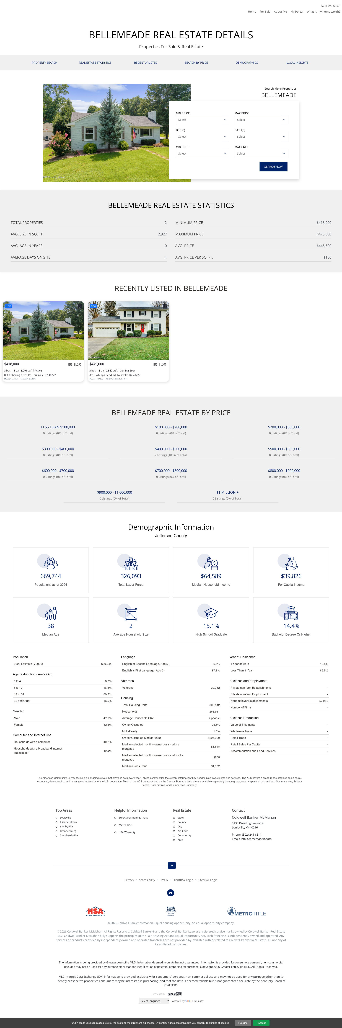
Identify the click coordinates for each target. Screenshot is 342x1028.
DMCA (164, 880)
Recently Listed (145, 63)
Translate (197, 1001)
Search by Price (196, 63)
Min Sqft (182, 147)
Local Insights (297, 63)
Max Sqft (241, 147)
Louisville (65, 817)
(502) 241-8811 (251, 834)
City (180, 826)
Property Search (44, 63)
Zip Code (183, 831)
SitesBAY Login (207, 880)
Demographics (247, 63)
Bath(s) (240, 130)
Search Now (273, 167)
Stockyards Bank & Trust (133, 817)
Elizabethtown (68, 822)
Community (184, 835)
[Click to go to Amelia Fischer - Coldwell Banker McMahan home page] (13, 7)
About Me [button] (280, 12)
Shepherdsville (69, 835)
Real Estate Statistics (95, 63)
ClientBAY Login (182, 880)
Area (180, 839)
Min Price (183, 113)
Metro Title (125, 825)
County (182, 822)
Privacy (129, 880)
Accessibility (147, 880)
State (181, 817)
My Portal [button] (297, 12)
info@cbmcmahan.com (256, 839)
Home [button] (252, 12)
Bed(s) (180, 130)
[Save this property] (80, 306)
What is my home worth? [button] (323, 12)
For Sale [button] (265, 12)
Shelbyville (66, 826)
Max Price (242, 113)
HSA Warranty (127, 832)
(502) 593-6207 (330, 5)
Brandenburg (68, 831)
